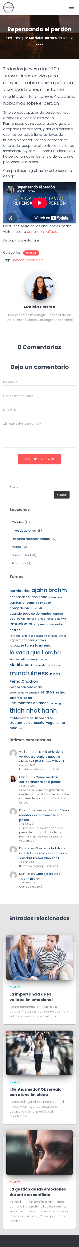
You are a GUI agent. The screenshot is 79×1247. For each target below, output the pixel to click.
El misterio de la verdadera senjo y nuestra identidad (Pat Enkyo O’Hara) (41, 756)
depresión (17, 618)
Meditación (20, 665)
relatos (47, 692)
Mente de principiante (47, 665)
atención (55, 597)
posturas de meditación (24, 692)
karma (41, 640)
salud (28, 698)
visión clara (35, 260)
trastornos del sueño (26, 722)
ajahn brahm (49, 590)
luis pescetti (17, 659)
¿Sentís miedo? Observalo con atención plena (35, 1092)
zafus (13, 728)
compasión (19, 608)
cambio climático (39, 602)
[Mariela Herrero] (39, 286)
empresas (41, 624)
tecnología (56, 703)
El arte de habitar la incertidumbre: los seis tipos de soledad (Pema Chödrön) (43, 853)
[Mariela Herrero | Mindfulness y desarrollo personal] (10, 7)
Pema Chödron (23, 681)
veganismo (55, 722)
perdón (18, 260)
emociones (20, 624)
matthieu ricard (37, 659)
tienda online (44, 718)
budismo (17, 602)
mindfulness (28, 673)
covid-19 (37, 608)
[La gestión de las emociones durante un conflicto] (39, 1152)
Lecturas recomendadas (31, 539)
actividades (19, 591)
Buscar (15, 487)
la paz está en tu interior (30, 645)
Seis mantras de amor (28, 702)
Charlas (31, 252)
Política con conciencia (25, 687)
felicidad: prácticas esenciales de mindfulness (37, 635)
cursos (58, 613)
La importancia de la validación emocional (31, 996)
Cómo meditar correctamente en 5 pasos (44, 815)
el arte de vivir (56, 618)
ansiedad (39, 597)
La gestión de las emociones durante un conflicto (37, 1191)
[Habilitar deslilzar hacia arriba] (70, 1238)
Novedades (20, 555)
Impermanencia (21, 640)
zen (21, 728)
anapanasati (19, 597)
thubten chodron (21, 718)
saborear (15, 698)
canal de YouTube (42, 231)
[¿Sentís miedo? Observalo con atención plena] (39, 1053)
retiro (61, 692)
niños (55, 674)
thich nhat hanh (33, 710)
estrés (15, 630)
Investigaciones (24, 530)
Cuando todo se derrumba (30, 613)
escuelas (57, 624)
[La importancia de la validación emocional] (39, 957)
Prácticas (19, 563)
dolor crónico (36, 618)
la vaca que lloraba (35, 652)
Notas (16, 547)
